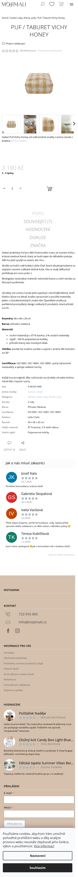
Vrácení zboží (11, 668)
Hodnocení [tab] (38, 229)
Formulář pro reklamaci (17, 685)
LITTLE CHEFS (18, 140)
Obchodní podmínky (15, 658)
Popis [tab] (38, 213)
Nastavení (37, 856)
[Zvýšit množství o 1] (4, 188)
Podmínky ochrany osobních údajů (23, 663)
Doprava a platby (13, 690)
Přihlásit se (14, 823)
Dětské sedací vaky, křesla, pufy (44, 396)
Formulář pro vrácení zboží (19, 674)
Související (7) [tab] (38, 221)
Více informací (44, 846)
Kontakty (9, 652)
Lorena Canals (35, 391)
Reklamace (10, 679)
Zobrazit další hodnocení (61, 554)
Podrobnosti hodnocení (50, 50)
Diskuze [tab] (38, 237)
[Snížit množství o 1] (20, 188)
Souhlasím (38, 868)
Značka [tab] (38, 245)
